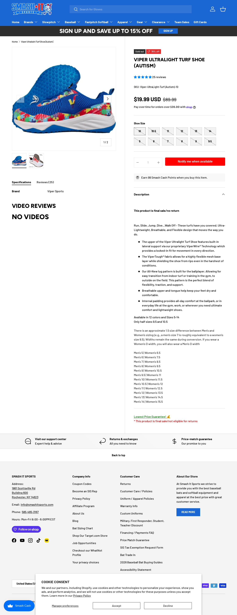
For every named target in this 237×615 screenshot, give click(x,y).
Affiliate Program (83, 506)
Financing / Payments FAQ (137, 532)
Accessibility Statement (135, 569)
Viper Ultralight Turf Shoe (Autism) (37, 42)
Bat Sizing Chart (82, 528)
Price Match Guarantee (134, 540)
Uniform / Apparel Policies (137, 498)
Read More (188, 512)
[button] (143, 77)
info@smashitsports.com (37, 504)
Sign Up (168, 30)
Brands (28, 22)
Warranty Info (129, 506)
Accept (116, 605)
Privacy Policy (82, 595)
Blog (75, 520)
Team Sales (181, 22)
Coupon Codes (81, 483)
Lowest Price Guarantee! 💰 (152, 416)
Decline (168, 605)
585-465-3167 (30, 512)
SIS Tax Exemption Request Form (141, 547)
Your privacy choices (85, 562)
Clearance (158, 22)
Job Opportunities (84, 543)
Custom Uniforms (131, 513)
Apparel (122, 22)
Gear (140, 22)
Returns (125, 483)
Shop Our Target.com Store (90, 535)
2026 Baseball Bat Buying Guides (141, 562)
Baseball (70, 22)
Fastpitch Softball (96, 22)
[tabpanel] (64, 191)
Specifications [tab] (21, 182)
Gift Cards (200, 22)
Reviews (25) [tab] (45, 182)
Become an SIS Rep (84, 491)
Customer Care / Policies (136, 491)
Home (15, 22)
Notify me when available (195, 161)
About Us (78, 513)
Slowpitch (49, 22)
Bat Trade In (128, 555)
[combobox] (131, 9)
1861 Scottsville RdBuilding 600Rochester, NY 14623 (25, 492)
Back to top (118, 455)
